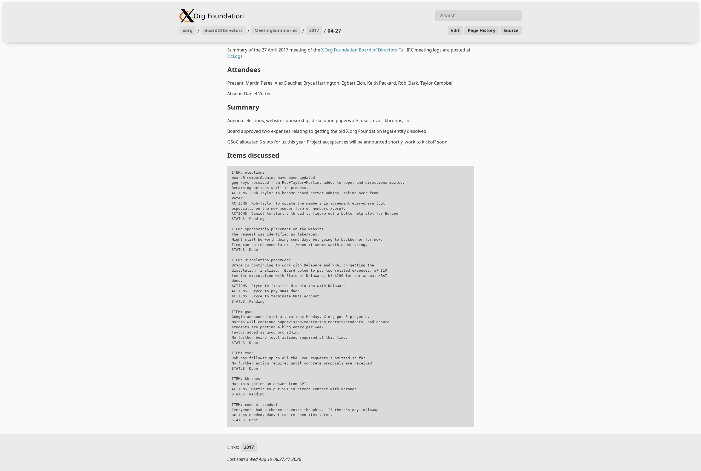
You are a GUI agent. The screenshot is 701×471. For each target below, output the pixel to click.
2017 (314, 30)
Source (511, 30)
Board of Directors (378, 50)
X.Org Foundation (339, 50)
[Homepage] (264, 15)
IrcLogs (235, 56)
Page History (481, 30)
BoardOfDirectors (223, 30)
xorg (188, 30)
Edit (455, 30)
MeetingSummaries (275, 30)
